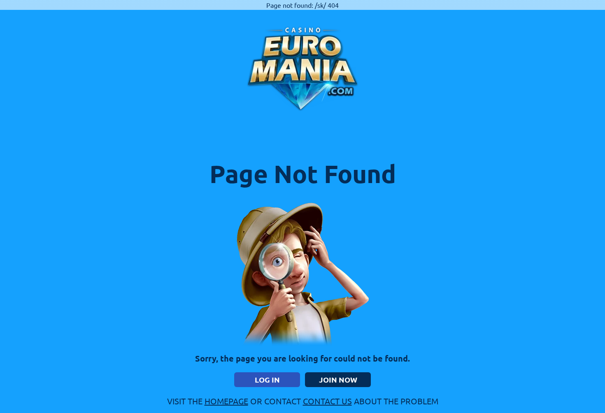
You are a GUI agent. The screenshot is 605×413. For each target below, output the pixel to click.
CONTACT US (327, 401)
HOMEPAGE (226, 401)
